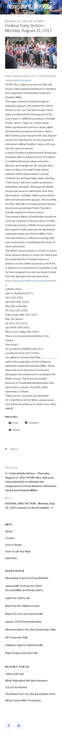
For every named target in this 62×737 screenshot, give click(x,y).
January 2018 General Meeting (23, 621)
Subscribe (11, 558)
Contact (10, 538)
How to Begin (13, 544)
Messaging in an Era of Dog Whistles (26, 578)
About (9, 531)
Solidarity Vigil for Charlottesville (24, 645)
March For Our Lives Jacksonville (24, 613)
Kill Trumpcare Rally (16, 637)
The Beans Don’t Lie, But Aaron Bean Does (30, 694)
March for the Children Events (22, 606)
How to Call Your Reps (18, 551)
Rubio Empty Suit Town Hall (21, 653)
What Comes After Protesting (23, 700)
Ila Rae (38, 21)
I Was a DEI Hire (14, 674)
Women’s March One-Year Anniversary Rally (30, 629)
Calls (14, 449)
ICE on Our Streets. (16, 687)
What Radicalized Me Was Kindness (26, 680)
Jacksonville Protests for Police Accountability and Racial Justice (24, 588)
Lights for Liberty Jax (17, 598)
